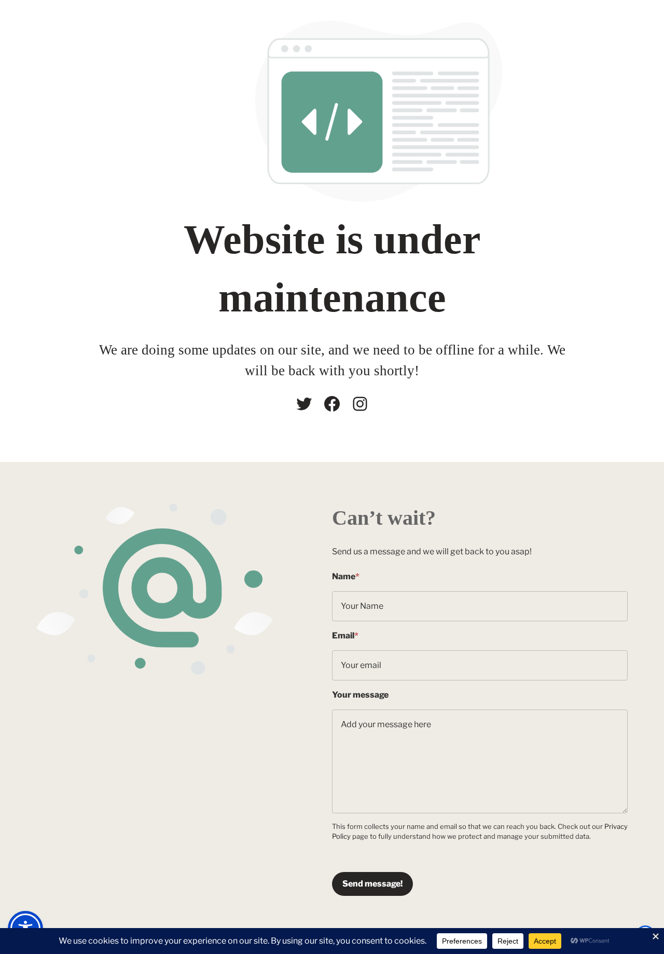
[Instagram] (360, 403)
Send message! (372, 884)
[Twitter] (304, 403)
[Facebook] (332, 403)
